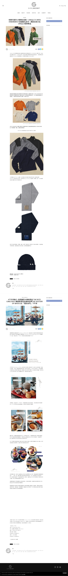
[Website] (13, 553)
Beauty (23, 12)
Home (18, 12)
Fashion (28, 12)
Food (23, 297)
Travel (49, 12)
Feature (17, 278)
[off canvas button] (3, 5)
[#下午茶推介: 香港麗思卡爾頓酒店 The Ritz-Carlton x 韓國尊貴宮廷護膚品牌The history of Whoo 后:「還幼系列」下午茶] (24, 315)
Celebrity (44, 12)
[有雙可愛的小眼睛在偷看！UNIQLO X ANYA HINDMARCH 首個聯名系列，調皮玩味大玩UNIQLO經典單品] (24, 35)
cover (14, 278)
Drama (23, 562)
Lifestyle (34, 12)
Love (39, 12)
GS (10, 49)
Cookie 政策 (23, 574)
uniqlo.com (16, 274)
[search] (65, 6)
